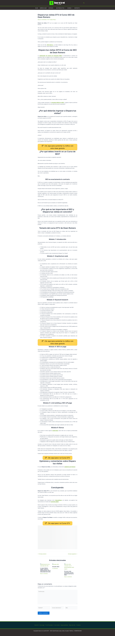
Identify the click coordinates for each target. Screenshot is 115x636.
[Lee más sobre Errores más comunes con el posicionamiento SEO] (69, 566)
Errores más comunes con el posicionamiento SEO (69, 573)
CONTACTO (77, 8)
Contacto (78, 625)
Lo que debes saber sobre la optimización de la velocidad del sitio (45, 569)
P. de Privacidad (49, 625)
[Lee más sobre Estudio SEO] (55, 564)
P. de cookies (57, 625)
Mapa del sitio (72, 625)
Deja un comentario (42, 19)
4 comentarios (55, 568)
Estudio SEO (55, 566)
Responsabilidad (64, 625)
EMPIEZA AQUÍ (43, 8)
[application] (53, 8)
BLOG (36, 8)
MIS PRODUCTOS (60, 8)
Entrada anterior (42, 553)
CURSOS (69, 8)
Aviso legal (41, 625)
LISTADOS (51, 8)
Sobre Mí (36, 625)
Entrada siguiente (72, 553)
